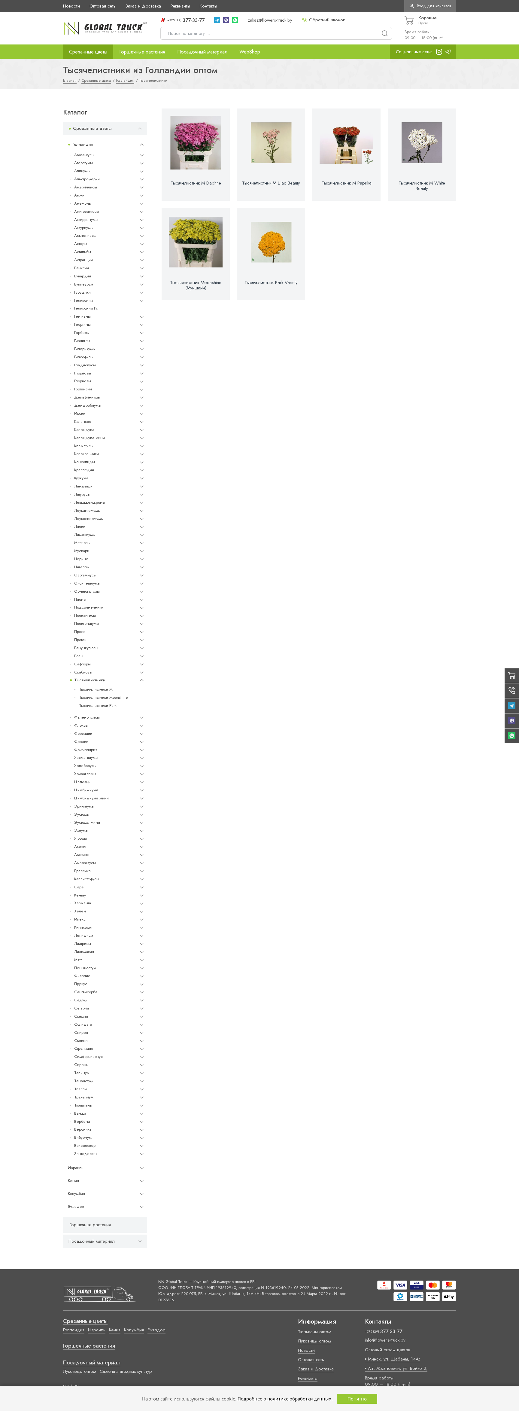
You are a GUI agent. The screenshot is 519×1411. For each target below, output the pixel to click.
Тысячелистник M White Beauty (422, 185)
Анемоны (83, 203)
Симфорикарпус (88, 1056)
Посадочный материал (202, 51)
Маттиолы (82, 542)
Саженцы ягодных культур (126, 1371)
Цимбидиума (86, 790)
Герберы (82, 332)
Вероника (83, 1129)
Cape (78, 887)
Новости (71, 6)
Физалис (82, 976)
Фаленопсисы (87, 717)
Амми (79, 195)
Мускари (81, 551)
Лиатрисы (82, 943)
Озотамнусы (85, 575)
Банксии (81, 268)
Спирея (81, 1032)
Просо (79, 631)
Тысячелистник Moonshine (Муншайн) (195, 285)
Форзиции (83, 733)
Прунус (80, 984)
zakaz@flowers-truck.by (270, 20)
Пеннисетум (85, 968)
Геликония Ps (86, 308)
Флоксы (81, 725)
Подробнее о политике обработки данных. (285, 1399)
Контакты (208, 6)
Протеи (80, 640)
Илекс (80, 919)
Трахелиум (83, 1097)
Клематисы (83, 446)
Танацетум (83, 1081)
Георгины (82, 324)
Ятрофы (80, 838)
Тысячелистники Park (98, 705)
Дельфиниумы (87, 397)
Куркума (81, 478)
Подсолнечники (88, 607)
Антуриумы (83, 228)
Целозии (82, 782)
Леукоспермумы (89, 518)
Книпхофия (83, 927)
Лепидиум (83, 935)
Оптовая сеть (103, 6)
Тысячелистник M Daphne (196, 183)
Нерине (81, 559)
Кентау (80, 895)
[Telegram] (217, 20)
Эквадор (76, 1206)
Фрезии (81, 741)
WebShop (249, 51)
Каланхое (82, 421)
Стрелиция (83, 1048)
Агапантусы (84, 155)
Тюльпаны (83, 1105)
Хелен (80, 911)
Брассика (82, 871)
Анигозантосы (86, 211)
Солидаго (83, 1024)
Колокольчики (86, 454)
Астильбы (82, 252)
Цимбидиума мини (91, 798)
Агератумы (83, 163)
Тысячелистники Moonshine (103, 697)
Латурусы (82, 494)
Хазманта (82, 903)
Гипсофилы (83, 357)
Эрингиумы (84, 806)
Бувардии (82, 276)
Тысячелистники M (96, 689)
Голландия (82, 144)
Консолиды (84, 462)
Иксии (79, 413)
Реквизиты (180, 6)
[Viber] (226, 20)
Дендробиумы (87, 405)
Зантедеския (86, 1153)
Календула (84, 429)
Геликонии (83, 300)
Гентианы (82, 316)
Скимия (81, 1016)
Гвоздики (82, 292)
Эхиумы (81, 830)
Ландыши (83, 486)
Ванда (80, 1113)
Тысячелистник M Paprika (347, 183)
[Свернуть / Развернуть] (140, 128)
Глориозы (82, 373)
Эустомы (82, 814)
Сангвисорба (85, 992)
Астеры (80, 243)
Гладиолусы (85, 365)
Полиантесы (85, 615)
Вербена (82, 1121)
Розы (78, 656)
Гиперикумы (85, 349)
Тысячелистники (89, 680)
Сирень (81, 1064)
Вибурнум (83, 1137)
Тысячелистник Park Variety (271, 282)
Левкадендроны (89, 502)
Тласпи (80, 1089)
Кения (73, 1180)
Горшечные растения (142, 51)
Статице (81, 1040)
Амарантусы (85, 863)
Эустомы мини (87, 822)
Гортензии (83, 389)
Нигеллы (82, 567)
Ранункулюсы (86, 648)
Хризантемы (85, 774)
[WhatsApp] (235, 20)
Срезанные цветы (88, 51)
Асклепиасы (85, 235)
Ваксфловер (85, 1145)
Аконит (80, 846)
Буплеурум (83, 284)
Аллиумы (82, 171)
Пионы (80, 599)
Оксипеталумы (87, 583)
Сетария (81, 1008)
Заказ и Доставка (143, 6)
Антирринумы (86, 219)
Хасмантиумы (86, 757)
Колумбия (76, 1193)
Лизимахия (84, 951)
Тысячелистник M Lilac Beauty (271, 183)
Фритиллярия (85, 750)
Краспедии (84, 470)
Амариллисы (85, 187)
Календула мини (89, 438)
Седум (80, 1000)
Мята (78, 960)
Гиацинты (82, 341)
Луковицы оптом (79, 1371)
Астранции (83, 260)
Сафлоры (82, 664)
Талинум (82, 1073)
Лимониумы (85, 534)
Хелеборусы (85, 765)
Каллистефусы (86, 879)
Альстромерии (87, 179)
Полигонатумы (86, 623)
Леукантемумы (87, 510)
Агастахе (82, 854)
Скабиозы (83, 672)
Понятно (357, 1399)
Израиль (75, 1168)
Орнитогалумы (87, 591)
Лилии (79, 526)
